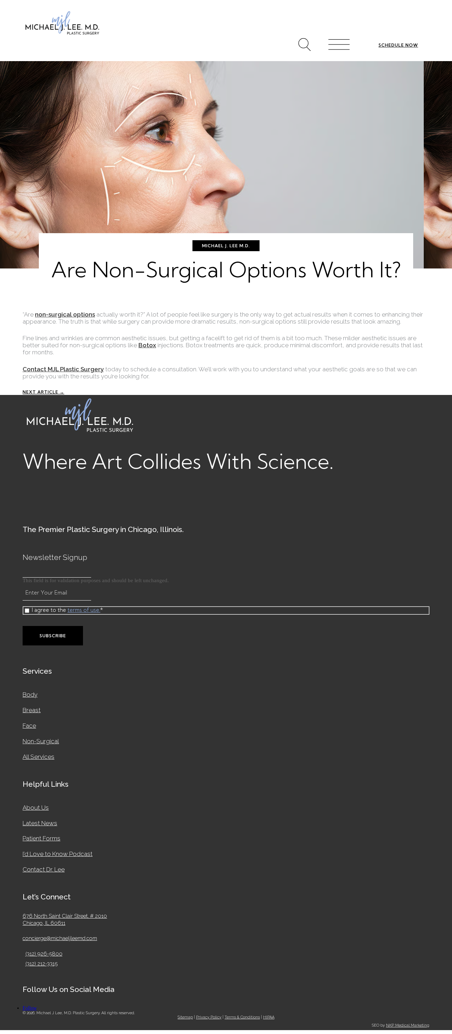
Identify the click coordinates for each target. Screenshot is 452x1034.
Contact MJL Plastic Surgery (63, 369)
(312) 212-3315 (43, 964)
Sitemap (185, 1017)
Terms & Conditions (242, 1017)
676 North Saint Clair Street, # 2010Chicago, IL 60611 (65, 919)
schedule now (398, 45)
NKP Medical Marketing (407, 1025)
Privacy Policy (208, 1017)
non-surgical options (65, 314)
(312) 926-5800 (45, 954)
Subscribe (53, 635)
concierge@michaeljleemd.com (60, 938)
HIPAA (268, 1017)
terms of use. (83, 610)
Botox (147, 345)
